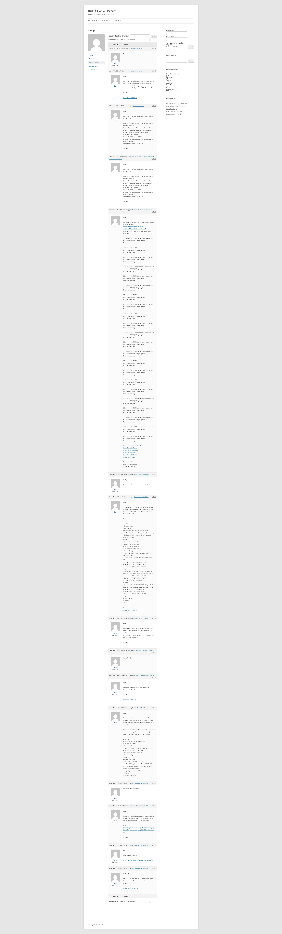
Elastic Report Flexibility (141, 474)
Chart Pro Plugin (171, 109)
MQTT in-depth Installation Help (142, 210)
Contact (118, 21)
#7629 (154, 708)
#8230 (154, 106)
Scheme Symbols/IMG (141, 783)
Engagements (93, 66)
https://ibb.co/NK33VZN (130, 700)
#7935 (154, 212)
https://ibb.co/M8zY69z (130, 98)
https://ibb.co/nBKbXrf (130, 455)
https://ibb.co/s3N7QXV (130, 452)
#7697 (154, 474)
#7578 (154, 845)
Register (169, 44)
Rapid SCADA (106, 21)
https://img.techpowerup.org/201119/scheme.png (138, 828)
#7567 (154, 868)
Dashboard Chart (139, 708)
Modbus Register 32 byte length (176, 103)
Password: (170, 36)
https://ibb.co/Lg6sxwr (130, 448)
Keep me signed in (176, 43)
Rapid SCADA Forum (102, 11)
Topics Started (93, 59)
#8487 (154, 71)
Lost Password (171, 46)
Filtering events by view (174, 111)
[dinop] (96, 53)
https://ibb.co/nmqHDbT (130, 450)
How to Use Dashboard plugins (143, 650)
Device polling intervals (173, 114)
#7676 (154, 618)
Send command (137, 48)
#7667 (154, 653)
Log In (191, 47)
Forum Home (92, 21)
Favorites (92, 70)
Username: (170, 30)
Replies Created (94, 62)
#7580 (154, 806)
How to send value (138, 106)
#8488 (154, 48)
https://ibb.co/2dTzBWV (130, 610)
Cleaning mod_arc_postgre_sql (176, 106)
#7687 (154, 497)
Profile (91, 55)
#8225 (154, 159)
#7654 (154, 677)
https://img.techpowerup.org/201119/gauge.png (138, 860)
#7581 (154, 783)
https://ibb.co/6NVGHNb (130, 888)
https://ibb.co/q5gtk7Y (130, 457)
